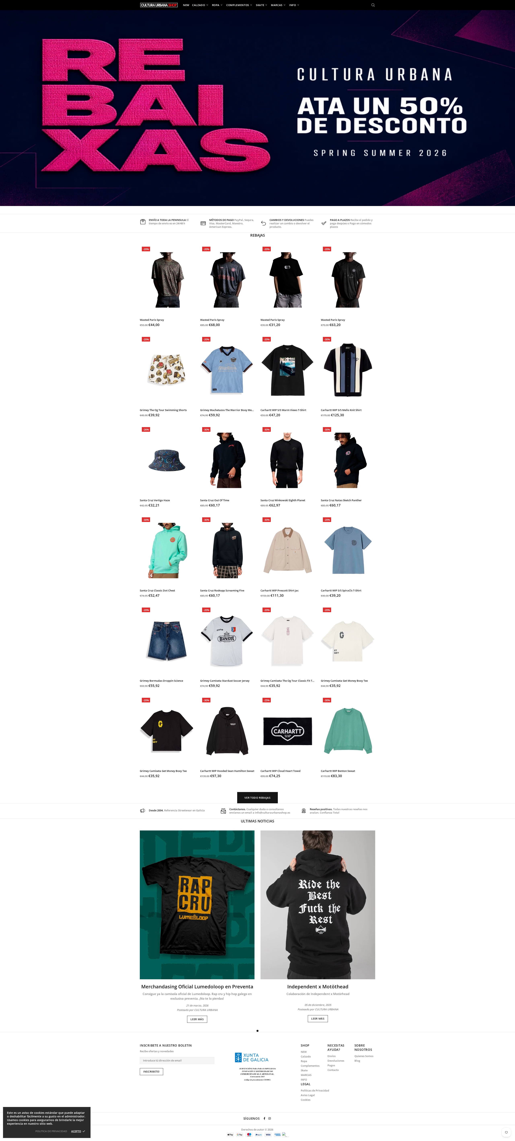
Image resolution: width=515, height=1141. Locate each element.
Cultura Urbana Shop (159, 5)
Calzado (306, 1056)
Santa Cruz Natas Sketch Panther (341, 500)
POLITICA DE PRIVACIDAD (51, 1131)
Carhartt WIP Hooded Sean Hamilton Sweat (227, 771)
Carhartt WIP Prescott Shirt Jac (280, 590)
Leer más (197, 1019)
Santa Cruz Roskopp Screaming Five (222, 590)
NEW (304, 1052)
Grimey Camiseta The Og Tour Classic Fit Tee (288, 680)
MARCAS (306, 1075)
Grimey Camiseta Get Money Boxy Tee (344, 680)
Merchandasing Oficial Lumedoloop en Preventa (197, 986)
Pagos (331, 1065)
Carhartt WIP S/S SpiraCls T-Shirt (341, 590)
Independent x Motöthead (317, 986)
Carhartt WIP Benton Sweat (338, 771)
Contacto (333, 1070)
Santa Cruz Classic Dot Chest (157, 590)
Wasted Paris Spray (152, 320)
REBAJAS (257, 235)
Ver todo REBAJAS (257, 797)
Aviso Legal (308, 1095)
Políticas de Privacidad (315, 1090)
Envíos (332, 1056)
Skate (304, 1070)
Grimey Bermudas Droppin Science (161, 680)
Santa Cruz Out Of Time (214, 500)
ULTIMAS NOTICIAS (257, 821)
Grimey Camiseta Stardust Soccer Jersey (224, 680)
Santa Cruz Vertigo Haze (155, 500)
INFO (304, 1079)
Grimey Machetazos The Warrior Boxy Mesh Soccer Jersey (227, 410)
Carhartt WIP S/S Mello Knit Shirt (341, 410)
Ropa (304, 1061)
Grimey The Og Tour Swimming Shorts (163, 410)
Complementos (310, 1065)
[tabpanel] (197, 926)
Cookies (305, 1100)
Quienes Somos (363, 1056)
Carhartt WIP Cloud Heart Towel (281, 771)
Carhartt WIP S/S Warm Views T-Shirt (283, 410)
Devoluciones (336, 1060)
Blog (357, 1060)
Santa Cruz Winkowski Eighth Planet (283, 500)
